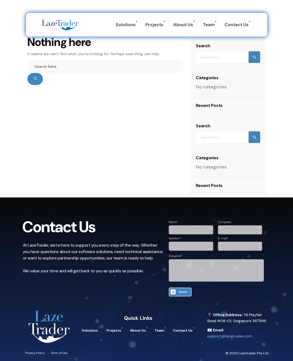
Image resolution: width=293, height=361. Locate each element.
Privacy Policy (35, 353)
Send (183, 292)
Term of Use (59, 353)
